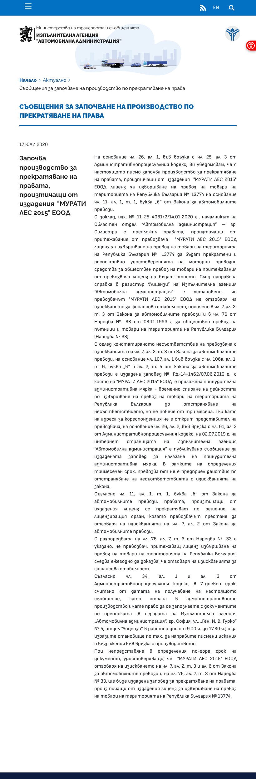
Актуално (54, 80)
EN (216, 7)
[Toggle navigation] (28, 6)
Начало (28, 80)
